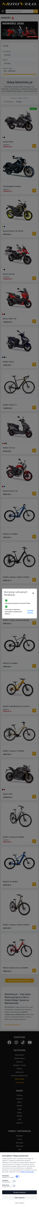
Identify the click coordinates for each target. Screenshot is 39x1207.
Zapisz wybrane (19, 1197)
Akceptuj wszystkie (20, 1192)
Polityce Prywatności (27, 1172)
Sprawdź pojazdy (30, 612)
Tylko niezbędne (19, 1203)
